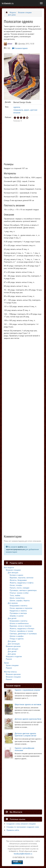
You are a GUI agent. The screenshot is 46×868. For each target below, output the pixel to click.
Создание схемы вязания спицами (21, 823)
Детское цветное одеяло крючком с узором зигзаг (25, 734)
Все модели (9, 567)
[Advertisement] (23, 438)
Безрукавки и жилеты (18, 605)
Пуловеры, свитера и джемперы (23, 590)
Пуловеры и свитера (18, 613)
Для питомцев (14, 643)
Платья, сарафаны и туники (21, 631)
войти (20, 546)
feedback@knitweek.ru (23, 853)
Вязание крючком (13, 646)
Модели (13, 12)
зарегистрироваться (15, 549)
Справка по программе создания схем (23, 827)
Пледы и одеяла (17, 638)
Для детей (12, 618)
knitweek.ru (8, 3)
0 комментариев (21, 48)
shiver (9, 43)
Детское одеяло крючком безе (28, 719)
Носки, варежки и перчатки (21, 608)
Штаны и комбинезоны (19, 623)
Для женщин (13, 572)
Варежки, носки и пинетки (20, 626)
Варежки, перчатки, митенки (21, 577)
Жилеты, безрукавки (18, 580)
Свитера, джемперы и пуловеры (23, 633)
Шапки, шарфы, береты (20, 600)
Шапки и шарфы (17, 636)
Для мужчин (13, 603)
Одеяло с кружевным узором (27, 690)
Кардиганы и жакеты (18, 610)
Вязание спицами (25, 12)
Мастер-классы (10, 671)
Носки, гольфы (16, 585)
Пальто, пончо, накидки (19, 587)
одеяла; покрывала (18, 108)
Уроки (6, 662)
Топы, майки (15, 595)
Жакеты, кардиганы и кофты (21, 582)
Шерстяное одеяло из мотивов (28, 704)
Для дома (12, 15)
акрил (26, 109)
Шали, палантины (17, 598)
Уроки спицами (12, 665)
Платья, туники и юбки (19, 592)
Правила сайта (13, 830)
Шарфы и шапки (17, 615)
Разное (9, 659)
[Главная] (6, 12)
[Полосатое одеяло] (22, 76)
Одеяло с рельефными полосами (24, 749)
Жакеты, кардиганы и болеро (22, 628)
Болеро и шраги (16, 575)
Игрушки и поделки (14, 656)
